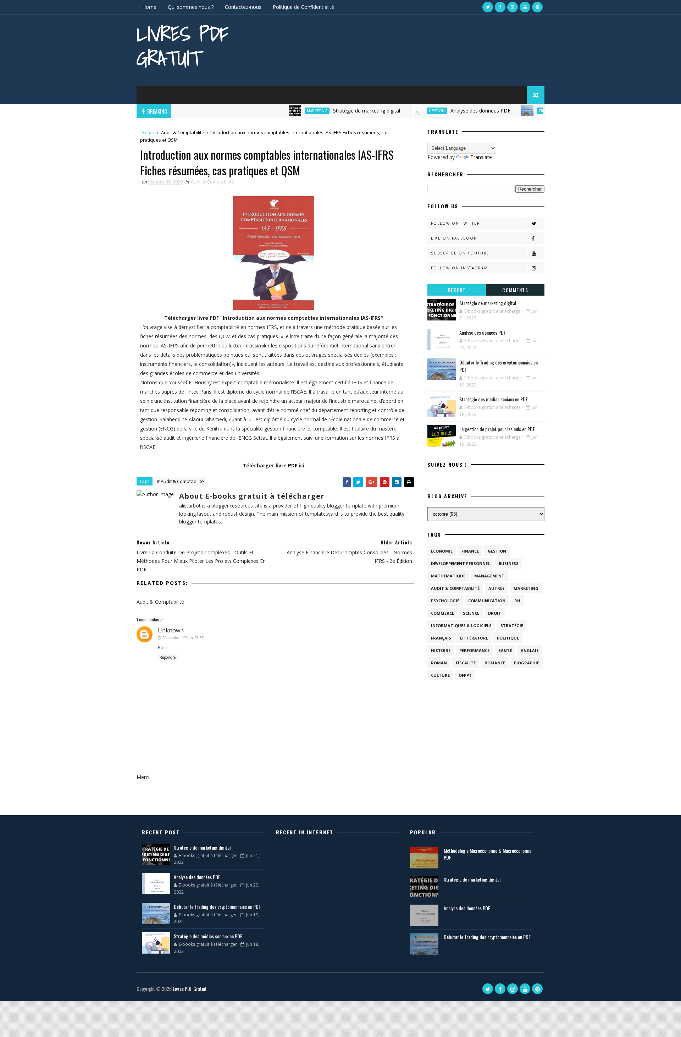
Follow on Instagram (459, 267)
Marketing (298, 110)
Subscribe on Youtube (460, 253)
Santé (505, 650)
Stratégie (511, 625)
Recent (457, 289)
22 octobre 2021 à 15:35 (183, 637)
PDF (292, 465)
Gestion (418, 110)
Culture (440, 675)
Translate (481, 157)
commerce (442, 613)
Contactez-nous (243, 7)
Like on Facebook (454, 238)
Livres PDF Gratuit (182, 46)
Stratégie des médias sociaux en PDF (493, 399)
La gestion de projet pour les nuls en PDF (497, 429)
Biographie (526, 662)
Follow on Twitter (455, 223)
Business (509, 563)
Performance (474, 650)
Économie (442, 551)
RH (517, 600)
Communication (486, 600)
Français (441, 638)
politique (508, 638)
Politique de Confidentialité (303, 7)
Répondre (168, 657)
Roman (439, 662)
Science (471, 613)
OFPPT (465, 675)
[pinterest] (537, 7)
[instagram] (512, 7)
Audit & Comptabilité (182, 132)
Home (149, 7)
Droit (494, 613)
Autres (496, 588)
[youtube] (525, 7)
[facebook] (500, 7)
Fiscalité (466, 662)
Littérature (474, 638)
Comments (515, 289)
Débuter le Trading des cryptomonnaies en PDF (217, 906)
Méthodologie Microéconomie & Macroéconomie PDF (487, 854)
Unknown (171, 630)
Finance (528, 110)
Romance (495, 662)
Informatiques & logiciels (461, 625)
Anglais (530, 650)
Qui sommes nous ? (191, 7)
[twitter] (487, 7)
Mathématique (448, 575)
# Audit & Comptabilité (180, 481)
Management (489, 575)
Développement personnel (460, 563)
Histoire (440, 650)
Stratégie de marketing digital (347, 110)
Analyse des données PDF (462, 110)
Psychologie (445, 600)
